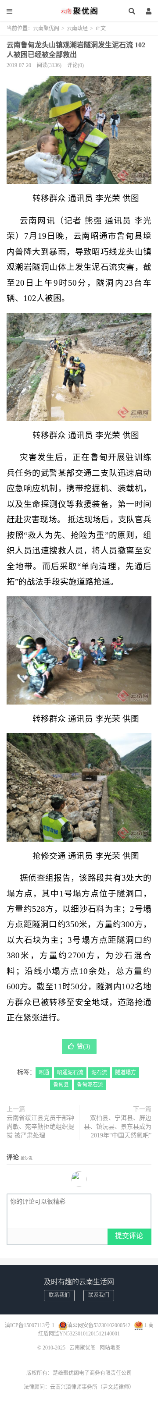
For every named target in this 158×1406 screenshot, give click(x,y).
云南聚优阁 (79, 11)
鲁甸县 (61, 1085)
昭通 (44, 1073)
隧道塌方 (125, 1073)
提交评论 (129, 1236)
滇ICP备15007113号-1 (29, 1325)
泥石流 (99, 1073)
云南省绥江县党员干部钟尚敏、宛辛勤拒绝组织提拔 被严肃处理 (40, 1127)
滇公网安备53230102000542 (98, 1325)
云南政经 (77, 28)
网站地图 (110, 1348)
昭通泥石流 (70, 1073)
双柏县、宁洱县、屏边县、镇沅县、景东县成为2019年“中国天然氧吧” (117, 1127)
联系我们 (59, 1295)
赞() (83, 1046)
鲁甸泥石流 (90, 1085)
